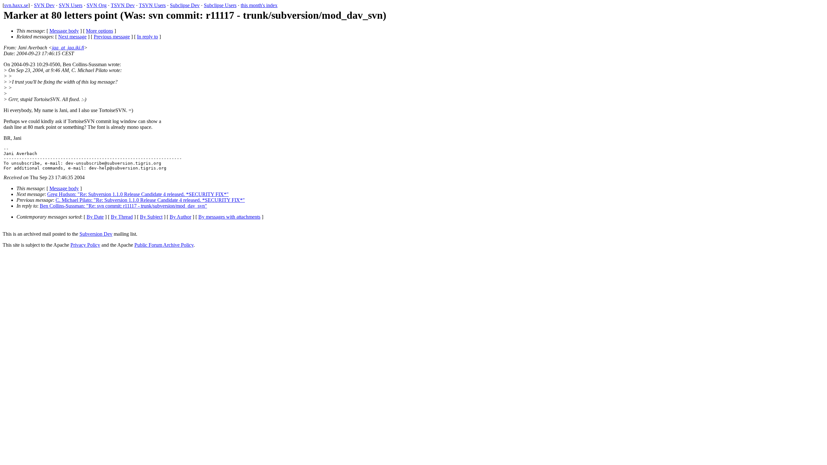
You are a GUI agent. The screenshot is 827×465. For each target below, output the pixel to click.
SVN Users (70, 5)
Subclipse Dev (185, 5)
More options (99, 31)
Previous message (112, 36)
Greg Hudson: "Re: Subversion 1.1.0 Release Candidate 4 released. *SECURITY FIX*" (138, 194)
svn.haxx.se (16, 5)
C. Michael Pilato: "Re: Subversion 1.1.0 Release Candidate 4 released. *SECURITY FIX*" (150, 200)
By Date (95, 217)
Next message (72, 36)
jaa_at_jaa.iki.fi (68, 47)
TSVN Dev (123, 5)
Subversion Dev (95, 234)
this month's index (259, 5)
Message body (64, 31)
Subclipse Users (220, 5)
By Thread (122, 217)
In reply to (147, 36)
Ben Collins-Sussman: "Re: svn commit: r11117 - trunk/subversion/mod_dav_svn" (123, 206)
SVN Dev (44, 5)
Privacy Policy (85, 245)
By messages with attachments (229, 217)
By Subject (151, 217)
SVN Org (97, 5)
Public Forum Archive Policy (164, 245)
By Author (180, 217)
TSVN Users (152, 5)
